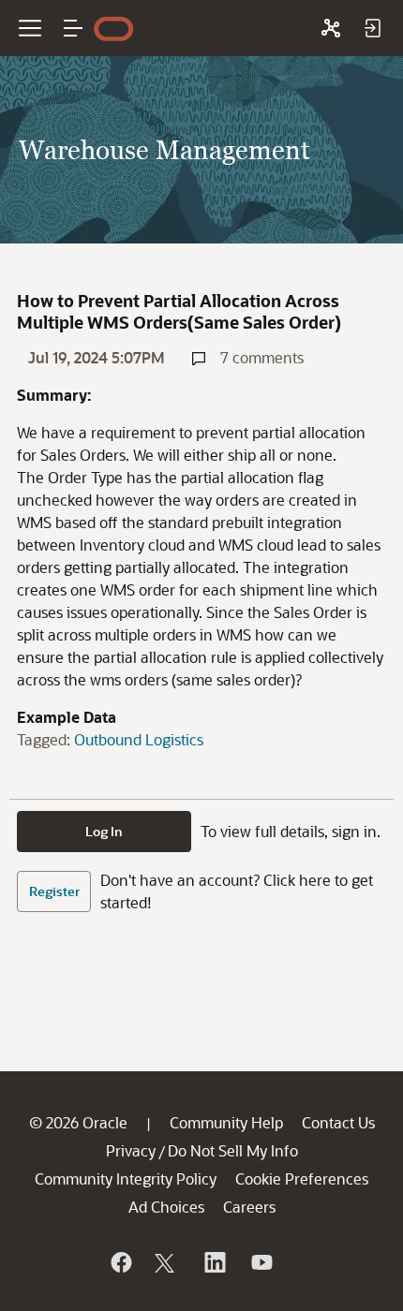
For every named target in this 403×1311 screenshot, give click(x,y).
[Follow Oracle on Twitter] (167, 1262)
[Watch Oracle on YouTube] (260, 1262)
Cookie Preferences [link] (301, 1178)
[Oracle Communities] (331, 28)
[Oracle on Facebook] (120, 1262)
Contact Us (338, 1122)
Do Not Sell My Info (233, 1150)
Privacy (131, 1150)
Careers (249, 1206)
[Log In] (372, 28)
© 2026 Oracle (78, 1122)
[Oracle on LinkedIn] (214, 1262)
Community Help (226, 1122)
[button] (73, 28)
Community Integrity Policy (125, 1178)
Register (54, 891)
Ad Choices (166, 1206)
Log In (104, 831)
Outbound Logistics (138, 739)
